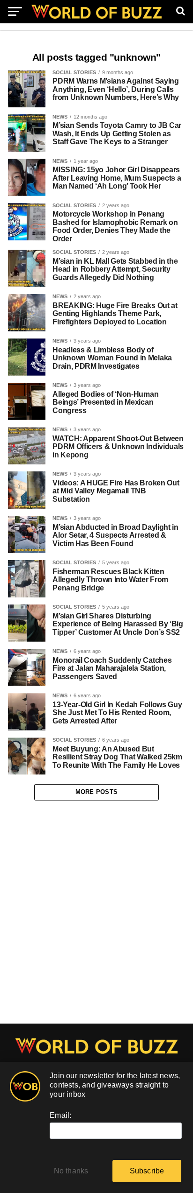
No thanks (71, 1171)
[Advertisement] (96, 912)
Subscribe (147, 1171)
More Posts (96, 791)
